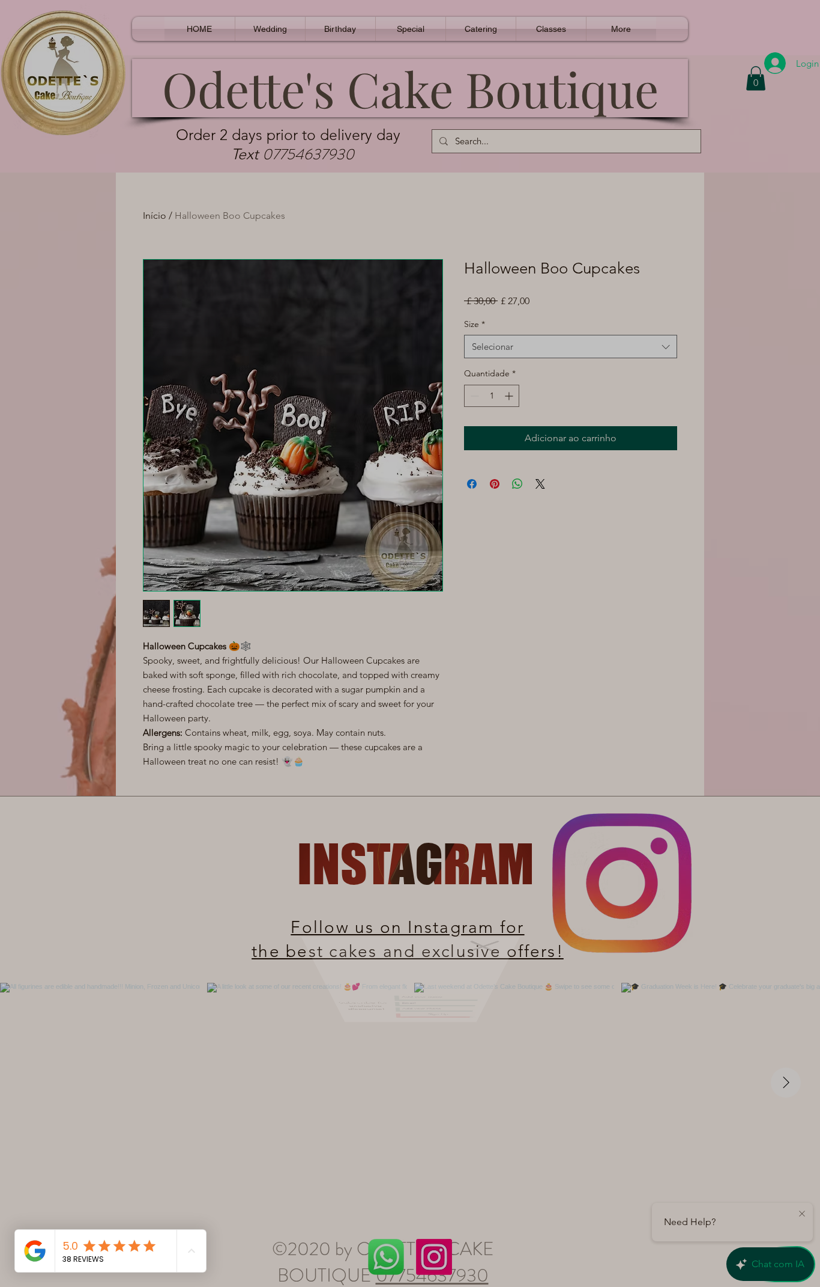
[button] (486, 961)
